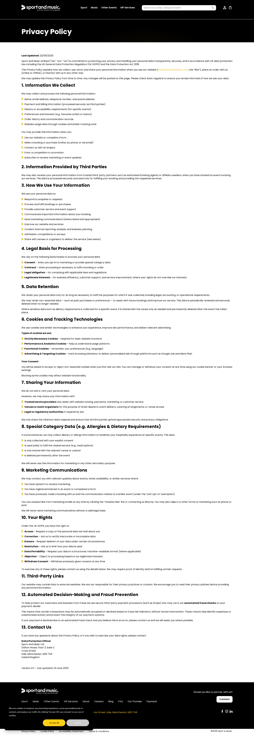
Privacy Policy (28, 731)
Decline (77, 722)
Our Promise (135, 701)
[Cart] (231, 8)
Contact (224, 699)
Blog (110, 701)
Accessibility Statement (71, 731)
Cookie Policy (47, 731)
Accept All (54, 722)
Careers (99, 701)
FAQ (120, 701)
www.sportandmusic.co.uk (173, 69)
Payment (152, 701)
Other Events (109, 7)
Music (94, 7)
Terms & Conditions (99, 731)
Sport (84, 7)
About (86, 701)
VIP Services (127, 7)
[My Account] (225, 8)
